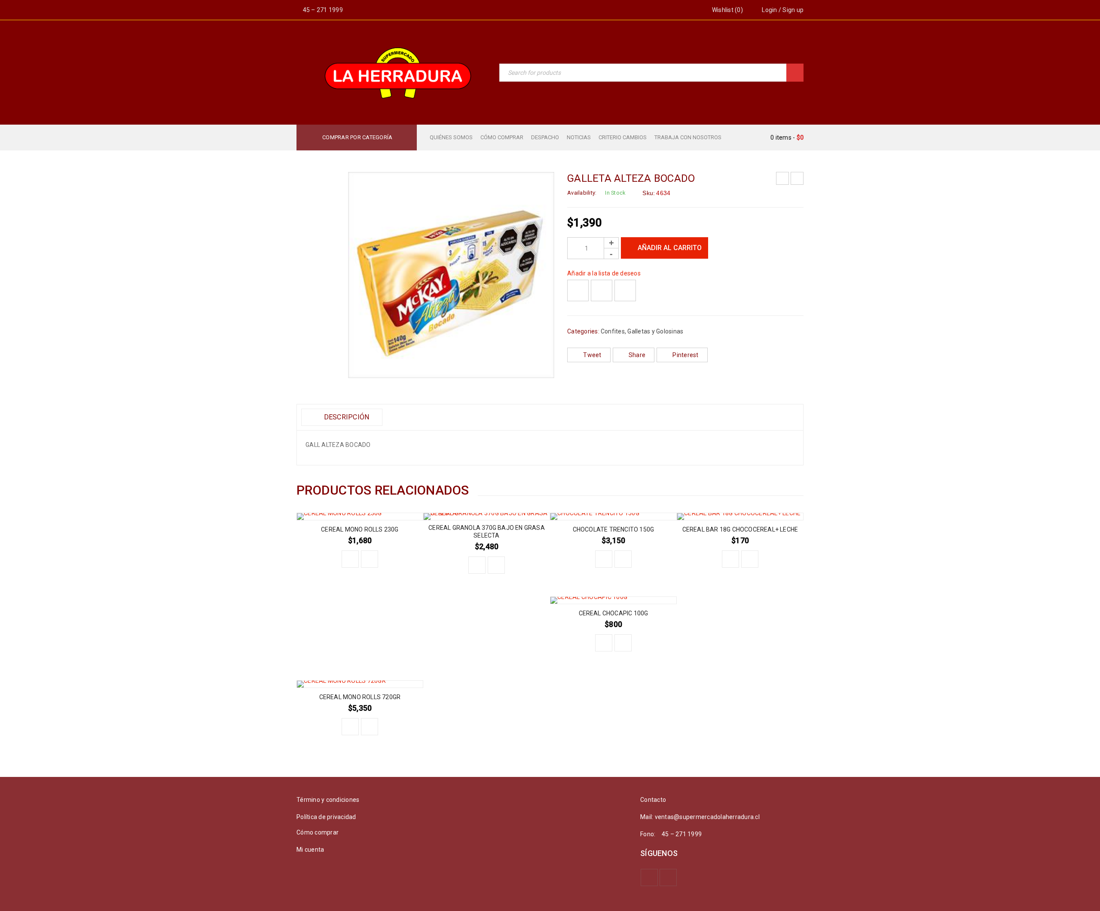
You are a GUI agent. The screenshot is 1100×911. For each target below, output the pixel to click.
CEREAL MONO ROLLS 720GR (360, 697)
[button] (350, 559)
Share (637, 355)
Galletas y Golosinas (655, 331)
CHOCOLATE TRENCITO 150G (613, 529)
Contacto (653, 799)
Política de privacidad (326, 816)
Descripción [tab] (345, 417)
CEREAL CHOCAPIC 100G (613, 613)
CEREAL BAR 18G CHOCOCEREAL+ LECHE (740, 529)
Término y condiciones (327, 799)
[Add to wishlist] (578, 290)
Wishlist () (727, 9)
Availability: (581, 193)
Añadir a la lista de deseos (604, 273)
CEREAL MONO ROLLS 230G (359, 529)
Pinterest (685, 355)
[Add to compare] (601, 290)
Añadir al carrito (670, 248)
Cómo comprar (317, 832)
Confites (613, 331)
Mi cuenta (310, 849)
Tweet (592, 355)
